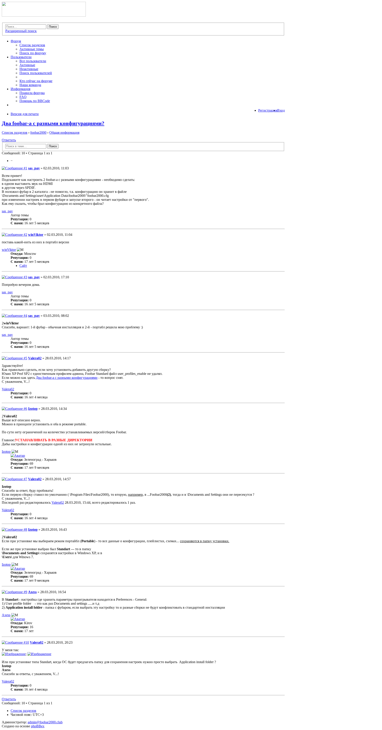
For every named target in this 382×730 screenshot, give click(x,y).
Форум (16, 41)
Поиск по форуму (32, 53)
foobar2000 (38, 132)
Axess (32, 592)
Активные (27, 65)
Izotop (33, 409)
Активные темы (31, 49)
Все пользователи (32, 61)
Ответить (9, 140)
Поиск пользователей (35, 73)
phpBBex (37, 726)
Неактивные (28, 69)
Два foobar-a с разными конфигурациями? (53, 123)
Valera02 (35, 358)
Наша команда (30, 85)
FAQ (23, 97)
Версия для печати (25, 114)
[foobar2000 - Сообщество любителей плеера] (44, 15)
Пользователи (21, 57)
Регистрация (267, 110)
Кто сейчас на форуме (35, 81)
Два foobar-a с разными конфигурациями (66, 378)
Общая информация (64, 132)
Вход (281, 110)
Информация (20, 89)
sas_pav (34, 168)
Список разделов (32, 45)
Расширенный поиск (21, 31)
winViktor (35, 234)
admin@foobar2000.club (45, 722)
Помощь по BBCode (34, 101)
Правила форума (32, 93)
